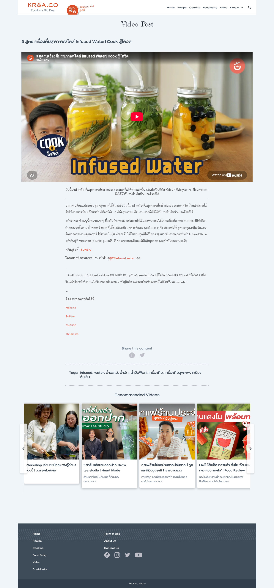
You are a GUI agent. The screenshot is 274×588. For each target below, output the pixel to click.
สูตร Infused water (122, 258)
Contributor (40, 569)
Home (36, 533)
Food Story (40, 555)
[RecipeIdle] (80, 9)
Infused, (87, 373)
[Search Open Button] (249, 7)
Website (70, 308)
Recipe (37, 541)
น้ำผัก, (125, 373)
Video (36, 562)
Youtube (70, 325)
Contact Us (111, 548)
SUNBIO (86, 249)
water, (100, 373)
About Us (110, 541)
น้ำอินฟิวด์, (140, 373)
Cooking (38, 548)
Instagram (71, 333)
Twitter (70, 316)
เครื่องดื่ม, (157, 373)
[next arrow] (250, 448)
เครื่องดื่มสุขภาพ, (178, 373)
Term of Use (112, 533)
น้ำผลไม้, (113, 373)
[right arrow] (23, 448)
